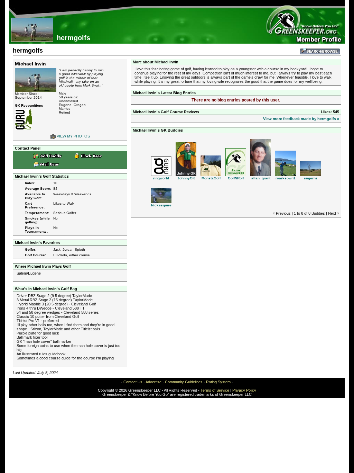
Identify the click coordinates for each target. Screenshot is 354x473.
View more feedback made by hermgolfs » (301, 119)
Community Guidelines (184, 382)
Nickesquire (161, 205)
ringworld (161, 178)
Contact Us (132, 382)
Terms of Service (215, 390)
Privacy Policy (244, 390)
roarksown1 (286, 178)
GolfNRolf (236, 178)
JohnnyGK (186, 178)
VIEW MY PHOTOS (73, 136)
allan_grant (260, 178)
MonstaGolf (211, 178)
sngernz (310, 178)
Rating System (218, 382)
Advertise (153, 382)
